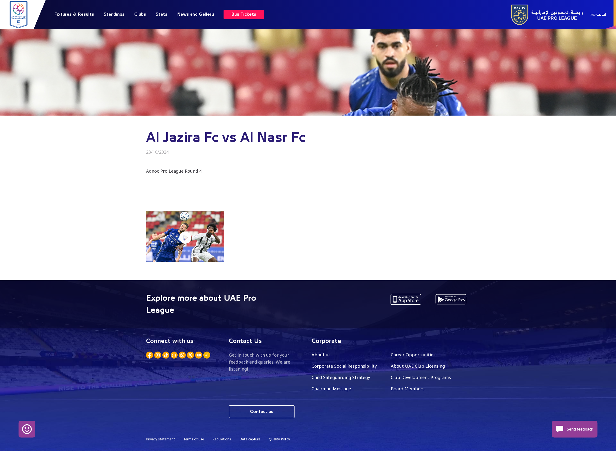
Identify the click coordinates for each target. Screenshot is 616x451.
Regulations (221, 439)
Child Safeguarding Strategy (341, 377)
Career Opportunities (413, 355)
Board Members (407, 389)
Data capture (249, 439)
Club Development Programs (421, 377)
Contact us (261, 412)
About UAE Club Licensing (418, 366)
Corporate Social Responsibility (344, 366)
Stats (161, 14)
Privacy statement (160, 439)
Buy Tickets (243, 14)
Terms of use (193, 439)
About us (321, 355)
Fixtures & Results (74, 14)
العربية (601, 14)
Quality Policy (279, 439)
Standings (114, 14)
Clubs (140, 14)
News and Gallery (195, 14)
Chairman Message (331, 389)
